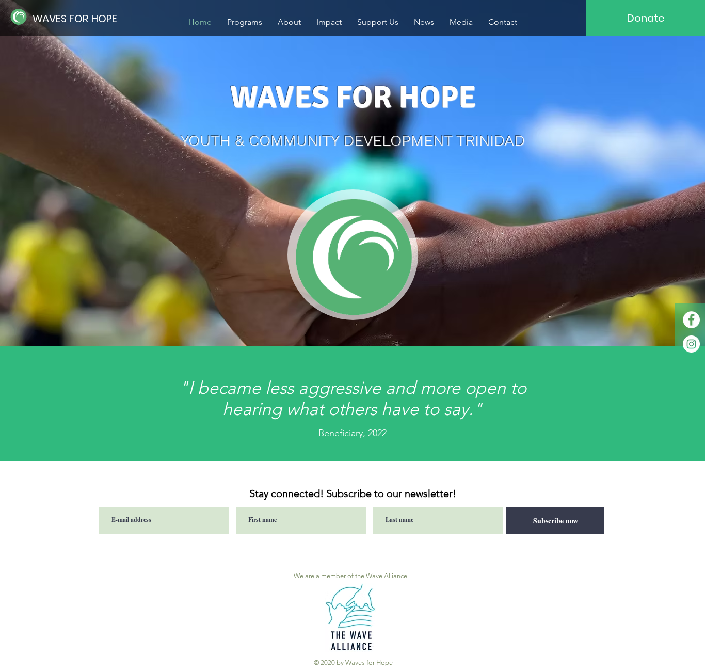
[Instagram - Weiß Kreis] (691, 344)
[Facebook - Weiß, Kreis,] (691, 319)
